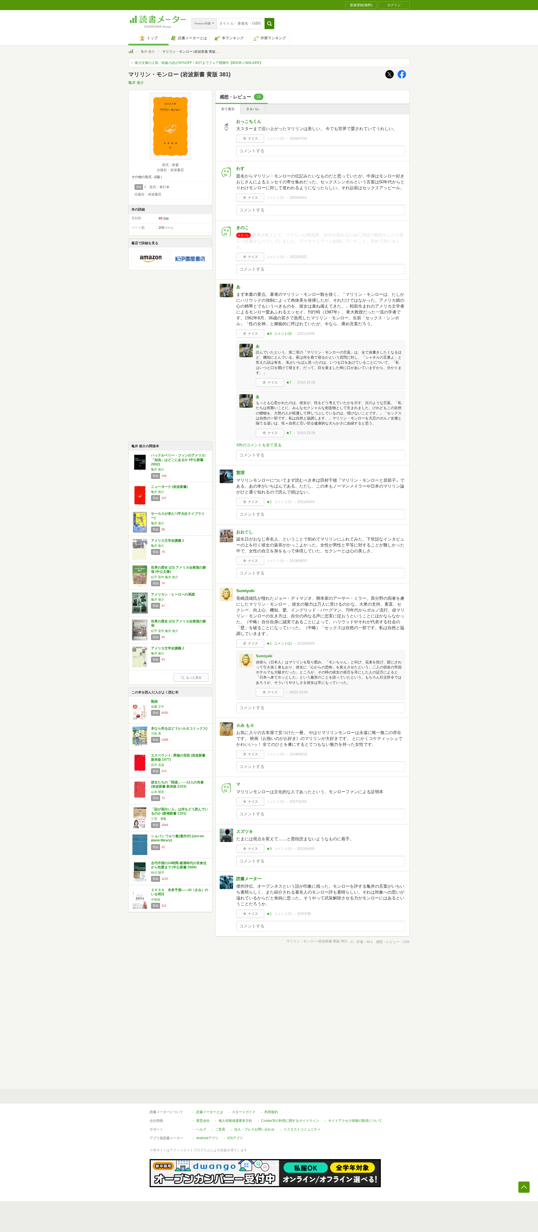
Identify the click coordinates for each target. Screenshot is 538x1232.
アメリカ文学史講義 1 (167, 541)
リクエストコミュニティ (302, 1129)
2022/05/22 (298, 257)
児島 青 (156, 733)
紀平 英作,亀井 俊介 (164, 577)
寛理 (240, 472)
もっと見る (193, 677)
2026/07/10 (298, 138)
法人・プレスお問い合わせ (254, 1129)
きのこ (242, 227)
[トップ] (130, 52)
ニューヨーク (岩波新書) (169, 487)
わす (240, 168)
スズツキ (244, 831)
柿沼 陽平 (157, 872)
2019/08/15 (298, 560)
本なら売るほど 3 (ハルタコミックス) (179, 728)
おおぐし (244, 531)
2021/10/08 (306, 333)
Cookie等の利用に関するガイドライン (290, 1120)
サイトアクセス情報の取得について (355, 1120)
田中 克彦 (157, 765)
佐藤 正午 (157, 706)
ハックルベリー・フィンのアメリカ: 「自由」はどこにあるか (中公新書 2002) (178, 459)
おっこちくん (248, 121)
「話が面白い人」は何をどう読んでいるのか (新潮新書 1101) (179, 811)
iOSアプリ (235, 1138)
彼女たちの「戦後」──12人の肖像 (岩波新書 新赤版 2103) (177, 784)
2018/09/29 (306, 643)
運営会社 (203, 1120)
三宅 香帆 (158, 818)
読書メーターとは (209, 1112)
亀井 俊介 (148, 52)
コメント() (275, 138)
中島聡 (155, 899)
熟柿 (154, 701)
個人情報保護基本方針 (235, 1120)
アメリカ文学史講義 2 (167, 648)
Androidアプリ (207, 1138)
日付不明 (304, 913)
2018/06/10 (298, 754)
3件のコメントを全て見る (259, 445)
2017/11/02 (298, 801)
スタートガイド (244, 1112)
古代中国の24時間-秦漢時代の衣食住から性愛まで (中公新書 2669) (179, 865)
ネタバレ (252, 109)
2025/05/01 (298, 197)
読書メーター (248, 878)
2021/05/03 (306, 502)
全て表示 (228, 109)
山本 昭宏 (157, 791)
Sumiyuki (245, 590)
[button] (269, 23)
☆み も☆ (245, 725)
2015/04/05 (306, 848)
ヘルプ (201, 1129)
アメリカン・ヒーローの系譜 (173, 594)
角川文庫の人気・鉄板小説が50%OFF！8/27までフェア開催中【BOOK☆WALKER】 (199, 63)
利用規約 (271, 1112)
